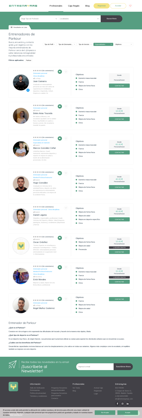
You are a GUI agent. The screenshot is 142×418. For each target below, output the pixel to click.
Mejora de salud (84, 216)
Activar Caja (98, 388)
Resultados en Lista (20, 27)
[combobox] (80, 18)
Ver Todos (76, 388)
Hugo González (40, 183)
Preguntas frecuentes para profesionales (59, 389)
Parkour (28, 60)
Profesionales (55, 6)
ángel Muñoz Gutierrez (44, 308)
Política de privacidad (38, 393)
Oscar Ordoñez (40, 242)
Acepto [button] (127, 412)
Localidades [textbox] (64, 19)
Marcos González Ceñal (44, 148)
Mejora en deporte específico (89, 219)
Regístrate (102, 6)
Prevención (83, 249)
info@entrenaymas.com (124, 399)
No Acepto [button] (105, 412)
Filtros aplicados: (16, 60)
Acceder (118, 6)
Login (96, 394)
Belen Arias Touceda (42, 113)
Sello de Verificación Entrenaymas (37, 389)
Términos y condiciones (38, 396)
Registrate (98, 391)
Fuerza (81, 82)
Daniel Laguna (40, 215)
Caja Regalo (73, 6)
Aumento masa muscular (87, 78)
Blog (87, 6)
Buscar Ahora (111, 18)
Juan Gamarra (39, 81)
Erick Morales (39, 279)
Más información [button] (16, 415)
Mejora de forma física (87, 86)
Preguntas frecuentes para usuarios (59, 394)
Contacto (54, 398)
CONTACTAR (119, 86)
